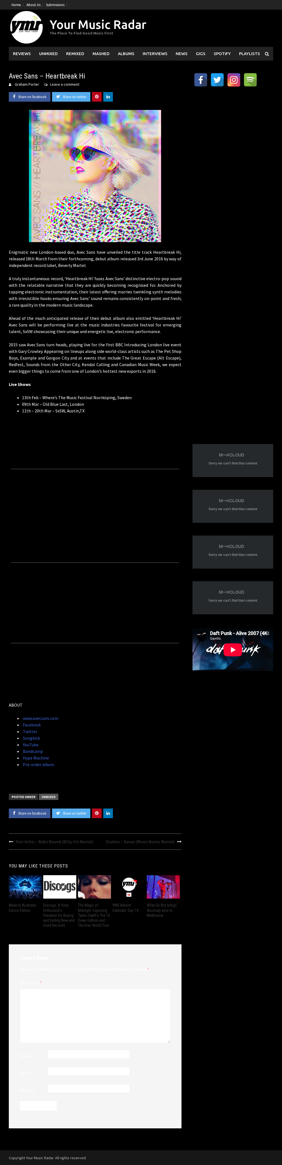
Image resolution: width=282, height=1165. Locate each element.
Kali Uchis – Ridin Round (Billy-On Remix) (54, 841)
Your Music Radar (98, 24)
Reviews (22, 53)
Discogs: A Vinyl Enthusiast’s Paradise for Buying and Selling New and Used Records (59, 915)
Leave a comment (64, 84)
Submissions (55, 5)
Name (25, 1056)
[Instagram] (234, 80)
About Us (33, 5)
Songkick (31, 738)
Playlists (249, 53)
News (182, 53)
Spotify (222, 53)
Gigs (200, 53)
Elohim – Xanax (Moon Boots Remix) (140, 841)
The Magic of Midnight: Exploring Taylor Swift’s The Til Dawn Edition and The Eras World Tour (94, 915)
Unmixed (48, 53)
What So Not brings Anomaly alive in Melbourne (162, 910)
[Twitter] (217, 80)
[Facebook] (201, 80)
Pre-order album (38, 764)
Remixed (75, 53)
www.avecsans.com (40, 718)
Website (27, 1090)
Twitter (29, 731)
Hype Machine (35, 758)
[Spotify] (250, 80)
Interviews (155, 53)
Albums (126, 53)
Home (16, 5)
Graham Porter (27, 84)
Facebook (31, 725)
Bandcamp (32, 751)
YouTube (30, 744)
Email (25, 1073)
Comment (31, 982)
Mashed (101, 53)
